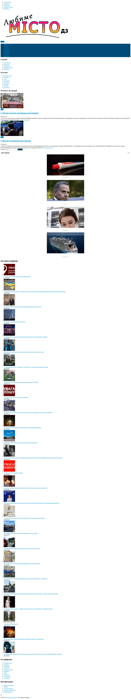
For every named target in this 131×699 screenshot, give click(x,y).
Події (5, 48)
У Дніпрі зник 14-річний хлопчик (13, 473)
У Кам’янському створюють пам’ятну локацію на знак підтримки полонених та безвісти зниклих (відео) (35, 291)
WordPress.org (8, 692)
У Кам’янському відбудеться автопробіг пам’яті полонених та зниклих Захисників (28, 412)
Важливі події (8, 44)
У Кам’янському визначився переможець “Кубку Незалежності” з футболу (25, 578)
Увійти (6, 687)
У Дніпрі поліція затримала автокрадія (19, 113)
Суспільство (7, 2)
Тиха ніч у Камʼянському (11, 624)
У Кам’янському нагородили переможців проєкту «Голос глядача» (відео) (25, 337)
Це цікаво (7, 49)
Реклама (6, 53)
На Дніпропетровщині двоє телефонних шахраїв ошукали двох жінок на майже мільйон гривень (33, 654)
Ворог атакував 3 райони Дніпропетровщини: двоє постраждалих (24, 639)
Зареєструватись (9, 685)
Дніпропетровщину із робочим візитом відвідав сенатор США (22, 307)
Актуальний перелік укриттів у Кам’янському (17, 276)
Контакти (6, 56)
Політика (6, 51)
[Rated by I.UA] (4, 696)
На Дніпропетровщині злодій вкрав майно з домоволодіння (22, 563)
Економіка (7, 5)
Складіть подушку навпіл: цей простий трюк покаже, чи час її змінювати (25, 488)
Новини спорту (8, 7)
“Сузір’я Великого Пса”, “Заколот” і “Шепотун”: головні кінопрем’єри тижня (26, 367)
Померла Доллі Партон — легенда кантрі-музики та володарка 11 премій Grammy (28, 609)
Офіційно (6, 9)
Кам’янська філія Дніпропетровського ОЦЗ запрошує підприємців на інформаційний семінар (31, 503)
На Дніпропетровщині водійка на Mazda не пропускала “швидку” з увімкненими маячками (31, 594)
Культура (6, 4)
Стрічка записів (8, 688)
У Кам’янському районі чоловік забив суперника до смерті (21, 382)
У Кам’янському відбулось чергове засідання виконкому (20, 442)
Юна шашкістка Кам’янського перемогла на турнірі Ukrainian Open (24, 352)
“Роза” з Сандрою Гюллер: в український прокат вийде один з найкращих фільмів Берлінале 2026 (33, 458)
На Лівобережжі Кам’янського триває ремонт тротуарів (20, 533)
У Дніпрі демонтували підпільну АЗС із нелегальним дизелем (22, 548)
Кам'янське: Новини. (11, 697)
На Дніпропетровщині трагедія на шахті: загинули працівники (22, 427)
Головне (6, 46)
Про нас (6, 54)
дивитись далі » (24, 120)
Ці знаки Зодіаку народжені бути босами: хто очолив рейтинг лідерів (24, 518)
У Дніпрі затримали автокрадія (16, 141)
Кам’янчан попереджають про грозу (14, 322)
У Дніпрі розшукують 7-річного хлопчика (16, 397)
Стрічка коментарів (9, 690)
